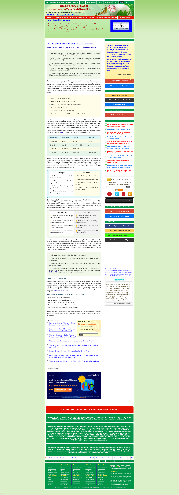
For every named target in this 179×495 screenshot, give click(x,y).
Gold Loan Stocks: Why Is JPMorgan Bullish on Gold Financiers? (62, 324)
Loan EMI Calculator (90, 483)
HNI (97, 17)
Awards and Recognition (59, 20)
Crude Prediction (102, 472)
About (115, 2)
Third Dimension (64, 477)
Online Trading (88, 469)
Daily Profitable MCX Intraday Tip (119, 235)
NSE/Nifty (63, 469)
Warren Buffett (76, 470)
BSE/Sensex (63, 470)
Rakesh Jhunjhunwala (57, 2)
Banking (50, 484)
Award (82, 2)
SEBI (62, 467)
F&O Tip (91, 17)
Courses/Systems (123, 17)
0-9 (132, 457)
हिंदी (127, 2)
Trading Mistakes (52, 469)
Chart (103, 461)
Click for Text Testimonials (119, 86)
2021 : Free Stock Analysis (119, 211)
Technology (50, 481)
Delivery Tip (73, 17)
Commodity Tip (82, 17)
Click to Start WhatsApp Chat (119, 100)
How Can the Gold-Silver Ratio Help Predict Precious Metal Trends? (62, 330)
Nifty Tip (62, 132)
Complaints (123, 468)
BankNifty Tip (53, 272)
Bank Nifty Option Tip (61, 17)
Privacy (118, 465)
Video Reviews (91, 2)
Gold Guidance (101, 469)
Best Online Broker (52, 472)
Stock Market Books (90, 467)
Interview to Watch (77, 467)
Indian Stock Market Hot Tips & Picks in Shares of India (68, 9)
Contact (100, 2)
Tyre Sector (100, 479)
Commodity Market (102, 467)
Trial (67, 461)
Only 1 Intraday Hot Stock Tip (119, 230)
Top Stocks (119, 461)
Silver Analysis (101, 470)
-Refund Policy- (124, 466)
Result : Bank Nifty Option (107, 17)
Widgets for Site (76, 483)
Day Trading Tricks (52, 470)
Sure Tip (68, 2)
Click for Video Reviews (119, 81)
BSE (86, 461)
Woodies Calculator (89, 479)
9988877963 (50, 15)
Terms (122, 465)
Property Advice (89, 472)
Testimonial (108, 2)
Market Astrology (64, 479)
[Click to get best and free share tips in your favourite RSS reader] (119, 466)
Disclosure (128, 465)
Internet (49, 479)
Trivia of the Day (64, 484)
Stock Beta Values (89, 470)
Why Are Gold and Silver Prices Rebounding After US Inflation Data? (74, 361)
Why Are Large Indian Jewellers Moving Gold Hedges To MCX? (72, 341)
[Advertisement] (119, 254)
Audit (129, 468)
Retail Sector (101, 481)
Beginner (50, 467)
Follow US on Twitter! (87, 326)
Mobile (49, 477)
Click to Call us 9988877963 (119, 95)
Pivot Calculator (89, 477)
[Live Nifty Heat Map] (116, 466)
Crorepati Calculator (90, 481)
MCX (91, 461)
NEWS (108, 461)
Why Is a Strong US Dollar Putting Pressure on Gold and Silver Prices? (62, 336)
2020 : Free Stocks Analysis (119, 216)
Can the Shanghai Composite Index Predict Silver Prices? (70, 351)
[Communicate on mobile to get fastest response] (111, 466)
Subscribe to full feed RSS (88, 324)
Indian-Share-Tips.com (61, 291)
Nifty (50, 457)
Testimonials (114, 307)
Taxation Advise (76, 481)
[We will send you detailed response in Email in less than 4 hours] (114, 466)
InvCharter (112, 465)
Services (74, 461)
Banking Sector (101, 484)
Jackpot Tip (49, 17)
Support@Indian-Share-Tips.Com (68, 15)
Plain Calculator (88, 484)
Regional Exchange (65, 472)
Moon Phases (64, 481)
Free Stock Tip (50, 461)
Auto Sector (100, 477)
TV (112, 461)
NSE (81, 461)
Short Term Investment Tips (119, 240)
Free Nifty (60, 461)
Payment (76, 2)
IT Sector (100, 483)
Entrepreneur (76, 479)
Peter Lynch (75, 472)
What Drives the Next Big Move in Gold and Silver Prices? (70, 44)
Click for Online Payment (119, 115)
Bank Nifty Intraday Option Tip (119, 226)
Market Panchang (65, 483)
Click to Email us (119, 104)
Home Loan (50, 483)
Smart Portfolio (76, 469)
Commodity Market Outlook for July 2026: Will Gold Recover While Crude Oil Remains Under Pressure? (73, 356)
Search (128, 201)
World (96, 461)
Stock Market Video (77, 477)
